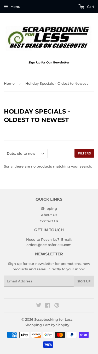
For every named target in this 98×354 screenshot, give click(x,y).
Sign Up (84, 281)
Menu (15, 6)
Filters (84, 153)
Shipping (49, 208)
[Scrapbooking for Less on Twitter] (38, 306)
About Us (49, 215)
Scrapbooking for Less (53, 319)
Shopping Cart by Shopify (47, 325)
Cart (90, 6)
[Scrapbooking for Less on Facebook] (47, 306)
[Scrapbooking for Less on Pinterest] (57, 306)
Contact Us (49, 221)
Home (9, 83)
